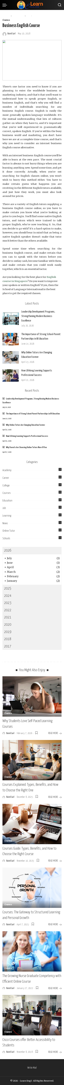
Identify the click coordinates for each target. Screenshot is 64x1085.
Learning (6, 515)
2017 (7, 646)
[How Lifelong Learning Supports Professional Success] (10, 375)
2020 (7, 625)
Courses (6, 20)
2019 (7, 632)
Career (5, 478)
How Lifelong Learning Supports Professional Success (27, 436)
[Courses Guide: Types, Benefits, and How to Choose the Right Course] (32, 824)
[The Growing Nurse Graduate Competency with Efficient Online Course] (32, 951)
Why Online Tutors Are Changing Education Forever (25, 425)
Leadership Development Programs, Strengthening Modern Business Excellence (38, 316)
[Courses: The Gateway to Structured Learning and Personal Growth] (32, 888)
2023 (7, 603)
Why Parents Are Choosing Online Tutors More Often (26, 447)
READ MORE (53, 733)
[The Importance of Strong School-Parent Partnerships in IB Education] (10, 339)
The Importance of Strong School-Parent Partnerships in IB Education (33, 414)
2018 (7, 639)
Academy (6, 470)
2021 (7, 617)
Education (7, 500)
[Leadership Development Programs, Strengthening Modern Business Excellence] (10, 319)
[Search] (60, 5)
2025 (7, 588)
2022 (7, 610)
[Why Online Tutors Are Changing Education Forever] (10, 357)
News (5, 523)
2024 (7, 596)
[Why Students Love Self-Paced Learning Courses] (32, 696)
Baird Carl (11, 34)
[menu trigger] (5, 5)
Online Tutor (8, 530)
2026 (7, 550)
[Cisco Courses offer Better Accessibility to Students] (32, 1015)
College (6, 485)
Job (4, 508)
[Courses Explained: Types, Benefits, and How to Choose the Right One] (32, 760)
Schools (6, 538)
